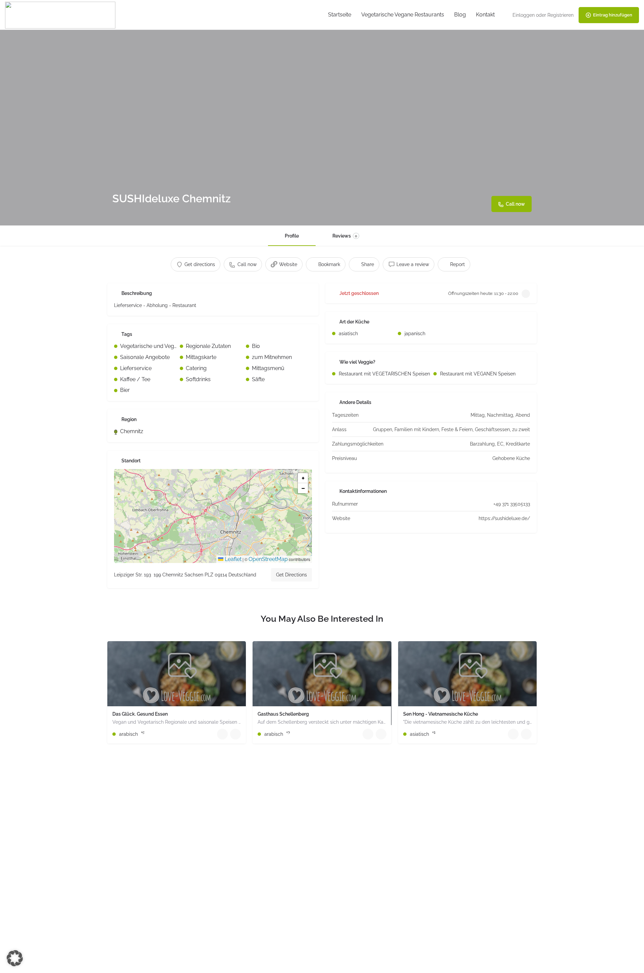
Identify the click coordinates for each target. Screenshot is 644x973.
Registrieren (560, 15)
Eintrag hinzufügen (612, 14)
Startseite (339, 14)
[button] (213, 516)
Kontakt (485, 14)
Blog (460, 14)
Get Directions (291, 574)
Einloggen (524, 15)
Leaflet (232, 559)
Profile (292, 236)
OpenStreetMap (268, 559)
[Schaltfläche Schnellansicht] (222, 734)
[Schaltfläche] (235, 734)
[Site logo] (61, 14)
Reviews (344, 236)
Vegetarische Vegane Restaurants (402, 14)
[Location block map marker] (208, 511)
